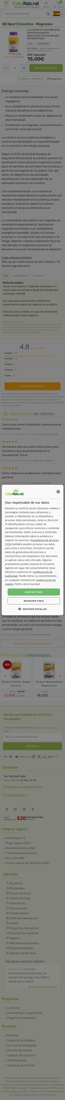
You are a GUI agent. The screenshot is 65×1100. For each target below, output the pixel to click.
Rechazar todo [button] (34, 600)
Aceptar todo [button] (34, 591)
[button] (32, 609)
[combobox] (58, 491)
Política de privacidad (27, 583)
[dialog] (32, 550)
